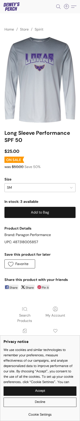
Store (24, 29)
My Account (55, 315)
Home (9, 29)
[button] (12, 6)
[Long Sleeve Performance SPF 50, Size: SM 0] (40, 80)
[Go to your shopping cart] (68, 6)
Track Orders (24, 337)
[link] (40, 413)
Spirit (39, 29)
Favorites (55, 337)
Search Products (24, 318)
